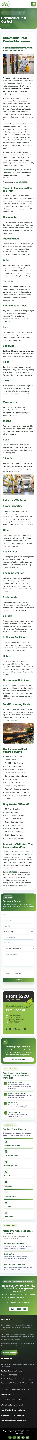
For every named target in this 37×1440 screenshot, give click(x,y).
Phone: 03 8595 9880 (9, 1375)
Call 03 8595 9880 (18, 1060)
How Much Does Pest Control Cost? (14, 1420)
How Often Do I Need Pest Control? (13, 1410)
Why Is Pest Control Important (12, 1405)
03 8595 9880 (21, 182)
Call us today (8, 170)
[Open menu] (33, 4)
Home (4, 13)
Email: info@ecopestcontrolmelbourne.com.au (18, 1379)
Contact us (18, 1432)
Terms (31, 1432)
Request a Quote (9, 1352)
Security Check (8, 969)
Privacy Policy (9, 1432)
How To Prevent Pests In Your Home (14, 1400)
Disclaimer (25, 1432)
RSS (22, 1433)
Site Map (17, 1433)
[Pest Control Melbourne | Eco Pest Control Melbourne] (5, 4)
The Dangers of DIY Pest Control (12, 1415)
